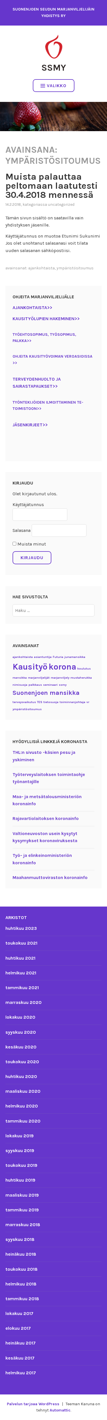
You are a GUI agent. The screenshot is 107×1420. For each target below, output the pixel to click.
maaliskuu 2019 (22, 1195)
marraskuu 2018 (22, 1224)
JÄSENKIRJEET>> (30, 424)
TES (39, 702)
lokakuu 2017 (19, 1313)
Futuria (58, 657)
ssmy (62, 685)
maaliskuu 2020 (23, 1091)
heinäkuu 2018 (20, 1254)
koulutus (84, 668)
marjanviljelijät (39, 677)
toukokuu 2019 (21, 1165)
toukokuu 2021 (21, 943)
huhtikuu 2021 (20, 958)
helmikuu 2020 (21, 1106)
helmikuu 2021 (20, 973)
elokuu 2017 (18, 1328)
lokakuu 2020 (20, 1017)
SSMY (53, 67)
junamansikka (74, 657)
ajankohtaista (41, 268)
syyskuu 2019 (19, 1150)
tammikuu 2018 (22, 1298)
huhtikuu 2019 (20, 1180)
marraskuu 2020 (23, 1002)
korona (62, 667)
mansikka (20, 677)
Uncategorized (61, 204)
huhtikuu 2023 (21, 928)
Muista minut (31, 544)
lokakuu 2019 (19, 1135)
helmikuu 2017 (20, 1372)
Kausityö (30, 667)
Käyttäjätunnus (28, 504)
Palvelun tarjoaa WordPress (33, 1404)
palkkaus (35, 685)
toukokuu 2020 (22, 1061)
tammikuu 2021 (22, 987)
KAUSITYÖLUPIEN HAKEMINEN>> (46, 318)
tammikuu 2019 (22, 1210)
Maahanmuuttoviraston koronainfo (50, 877)
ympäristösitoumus (75, 268)
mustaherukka (81, 677)
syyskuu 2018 (20, 1239)
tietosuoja (50, 702)
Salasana (22, 530)
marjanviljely (60, 677)
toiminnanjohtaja (72, 702)
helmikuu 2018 (21, 1284)
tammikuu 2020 (23, 1121)
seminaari (50, 685)
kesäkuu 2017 (20, 1358)
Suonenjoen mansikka (46, 693)
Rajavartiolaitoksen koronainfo (46, 818)
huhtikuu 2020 (21, 1076)
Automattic (60, 1410)
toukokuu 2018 (21, 1269)
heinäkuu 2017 (20, 1343)
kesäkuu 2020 (21, 1047)
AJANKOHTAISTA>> (32, 307)
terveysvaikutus (24, 702)
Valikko (56, 85)
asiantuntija (43, 657)
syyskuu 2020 (20, 1032)
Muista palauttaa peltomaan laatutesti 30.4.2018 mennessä (51, 185)
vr (87, 702)
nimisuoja (20, 685)
